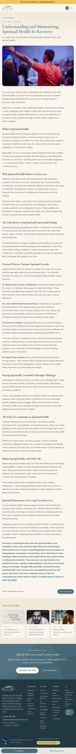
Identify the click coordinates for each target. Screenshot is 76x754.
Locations (43, 718)
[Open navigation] (72, 8)
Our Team (43, 706)
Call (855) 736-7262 (27, 670)
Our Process (44, 693)
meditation (6, 147)
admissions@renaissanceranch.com (13, 720)
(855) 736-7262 (9, 717)
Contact (54, 701)
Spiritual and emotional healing (15, 227)
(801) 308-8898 (9, 580)
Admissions (56, 690)
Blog (53, 704)
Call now (68, 712)
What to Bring (56, 698)
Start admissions (66, 591)
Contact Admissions (46, 2)
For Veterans (31, 708)
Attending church (9, 524)
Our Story (43, 690)
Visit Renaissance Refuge (47, 743)
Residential (30, 690)
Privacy (54, 715)
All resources (9, 18)
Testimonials (44, 709)
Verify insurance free (56, 751)
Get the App (56, 707)
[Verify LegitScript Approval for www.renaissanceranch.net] (5, 741)
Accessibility (56, 719)
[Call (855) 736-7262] (67, 8)
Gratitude (27, 323)
